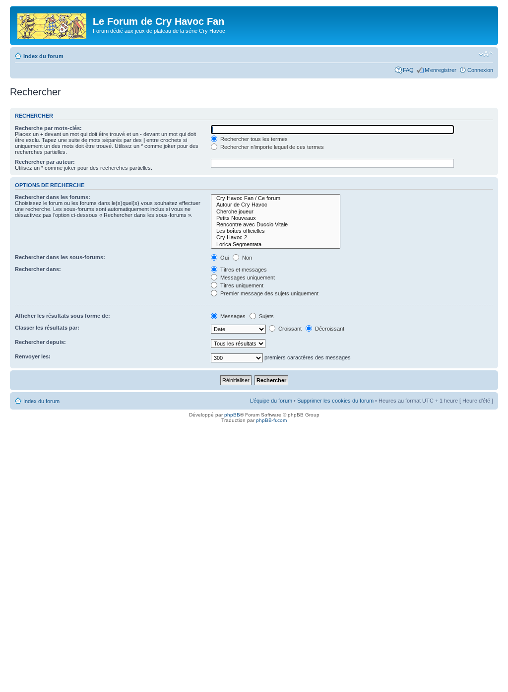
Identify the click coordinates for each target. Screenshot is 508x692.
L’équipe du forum (271, 401)
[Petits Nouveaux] (275, 218)
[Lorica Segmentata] (275, 244)
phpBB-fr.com (271, 420)
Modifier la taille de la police (486, 54)
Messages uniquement (247, 277)
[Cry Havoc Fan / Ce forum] (275, 198)
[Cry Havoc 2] (275, 237)
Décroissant (329, 329)
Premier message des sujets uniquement (268, 293)
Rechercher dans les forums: (52, 197)
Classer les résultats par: (47, 328)
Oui (224, 258)
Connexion (480, 70)
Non (246, 258)
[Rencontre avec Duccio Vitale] (275, 224)
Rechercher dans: (38, 269)
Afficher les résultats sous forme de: (62, 316)
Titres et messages (243, 270)
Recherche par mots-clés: (48, 128)
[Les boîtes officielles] (275, 231)
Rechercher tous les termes (253, 139)
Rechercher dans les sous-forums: (60, 257)
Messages (232, 316)
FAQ (408, 70)
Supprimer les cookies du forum (335, 401)
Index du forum (43, 56)
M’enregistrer (440, 70)
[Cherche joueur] (275, 211)
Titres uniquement (241, 285)
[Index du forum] (52, 24)
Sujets (265, 316)
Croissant (289, 329)
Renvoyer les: (33, 356)
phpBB (232, 414)
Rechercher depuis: (40, 342)
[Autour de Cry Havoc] (275, 205)
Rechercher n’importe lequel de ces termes (271, 147)
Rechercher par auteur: (45, 162)
